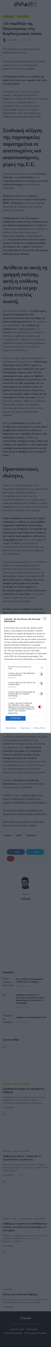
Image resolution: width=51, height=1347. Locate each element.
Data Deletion (11, 728)
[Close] (45, 619)
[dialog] (25, 673)
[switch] (40, 674)
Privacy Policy (39, 728)
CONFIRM (15, 718)
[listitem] (25, 668)
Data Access (25, 728)
